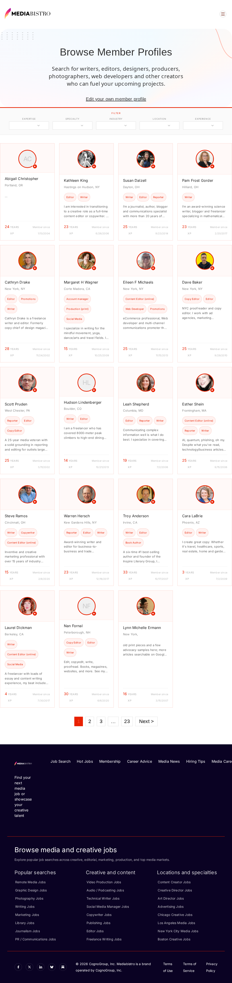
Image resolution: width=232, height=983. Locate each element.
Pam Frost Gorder (197, 180)
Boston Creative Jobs (174, 939)
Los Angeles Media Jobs (176, 923)
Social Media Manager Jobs (108, 906)
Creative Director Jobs (175, 890)
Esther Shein (193, 404)
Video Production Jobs (104, 882)
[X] (29, 967)
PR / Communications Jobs (35, 939)
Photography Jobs (29, 898)
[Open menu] (223, 14)
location (159, 118)
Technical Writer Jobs (103, 898)
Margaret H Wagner (81, 282)
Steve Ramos (16, 516)
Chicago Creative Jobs (175, 915)
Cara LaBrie (192, 516)
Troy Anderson (136, 516)
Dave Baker (192, 282)
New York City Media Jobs (178, 931)
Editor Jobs (95, 931)
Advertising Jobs (171, 906)
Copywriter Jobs (99, 915)
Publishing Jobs (99, 923)
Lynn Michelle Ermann (142, 627)
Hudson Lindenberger (83, 402)
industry (115, 118)
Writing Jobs (24, 906)
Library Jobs (24, 923)
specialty (72, 118)
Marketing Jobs (27, 915)
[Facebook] (18, 967)
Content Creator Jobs (174, 882)
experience (203, 118)
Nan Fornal (73, 626)
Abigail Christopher (21, 178)
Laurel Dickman (18, 627)
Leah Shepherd (136, 404)
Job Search (60, 761)
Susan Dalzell (134, 180)
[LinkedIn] (40, 967)
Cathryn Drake (17, 282)
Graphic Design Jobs (31, 890)
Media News (169, 761)
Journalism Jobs (27, 931)
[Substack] (63, 967)
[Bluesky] (52, 967)
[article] (27, 191)
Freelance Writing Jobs (104, 939)
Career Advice (139, 761)
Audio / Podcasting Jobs (105, 890)
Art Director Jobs (171, 898)
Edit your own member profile (116, 99)
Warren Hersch (77, 516)
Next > (146, 721)
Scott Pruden (16, 404)
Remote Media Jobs (30, 882)
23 (127, 721)
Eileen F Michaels (138, 282)
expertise (29, 118)
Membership (110, 761)
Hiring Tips (195, 761)
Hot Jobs (85, 761)
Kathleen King (76, 180)
